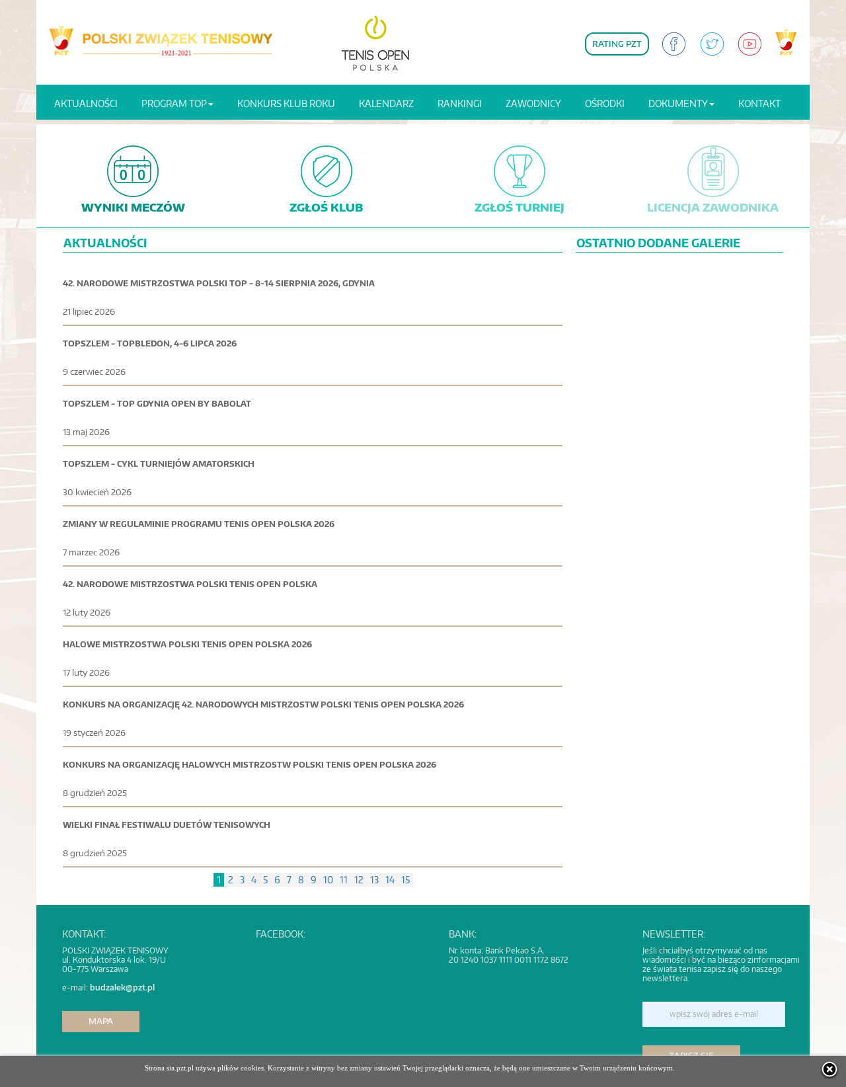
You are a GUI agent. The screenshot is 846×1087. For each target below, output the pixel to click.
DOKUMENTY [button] (678, 103)
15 (405, 879)
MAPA (101, 1021)
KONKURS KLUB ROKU (286, 103)
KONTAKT (759, 103)
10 (328, 879)
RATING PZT (617, 44)
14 (390, 879)
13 (374, 879)
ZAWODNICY (533, 103)
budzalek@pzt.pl (122, 987)
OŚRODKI (605, 103)
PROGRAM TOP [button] (174, 103)
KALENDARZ (386, 103)
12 (359, 879)
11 (344, 879)
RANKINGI (460, 103)
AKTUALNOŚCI (86, 103)
